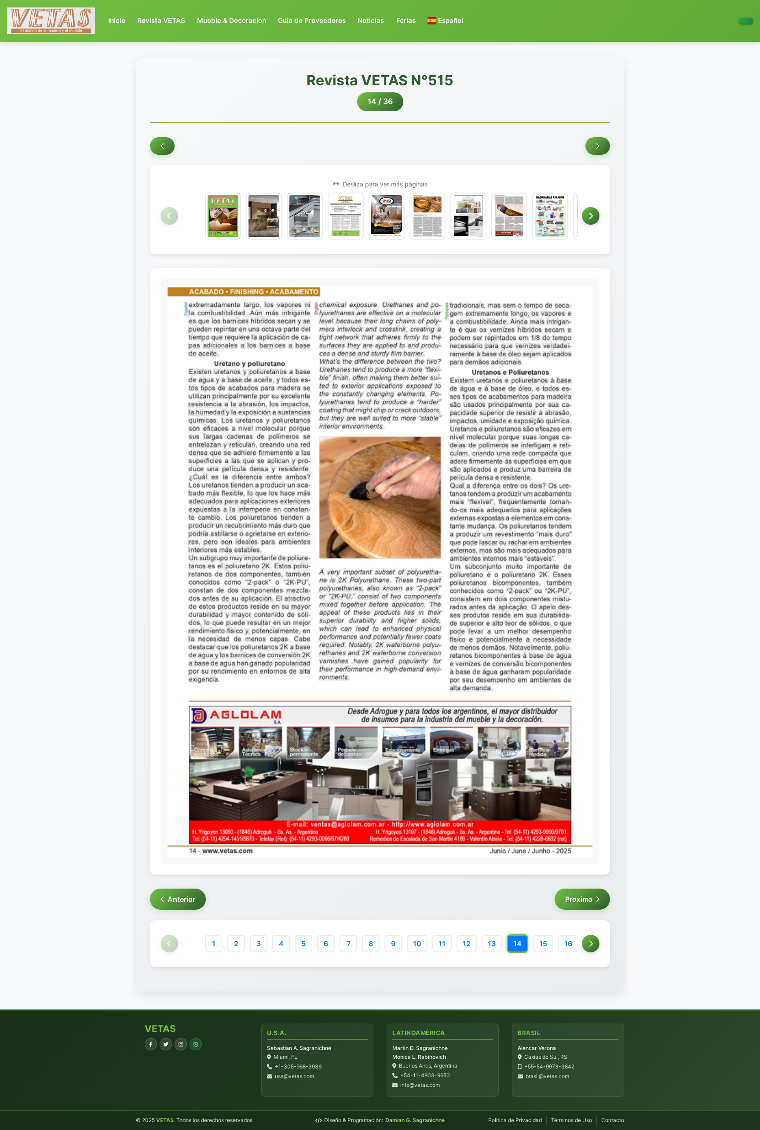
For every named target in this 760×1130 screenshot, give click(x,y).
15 (543, 943)
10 (417, 943)
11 (442, 943)
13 (492, 943)
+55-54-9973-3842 (549, 1066)
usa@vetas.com (294, 1076)
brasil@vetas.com (547, 1076)
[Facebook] (151, 1044)
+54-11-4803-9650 (425, 1075)
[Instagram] (181, 1044)
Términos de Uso (571, 1120)
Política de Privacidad (515, 1120)
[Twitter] (166, 1044)
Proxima (578, 899)
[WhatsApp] (196, 1044)
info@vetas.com (420, 1085)
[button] (445, 20)
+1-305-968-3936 (298, 1066)
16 (568, 943)
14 (517, 943)
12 (467, 943)
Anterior (181, 899)
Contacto (612, 1120)
